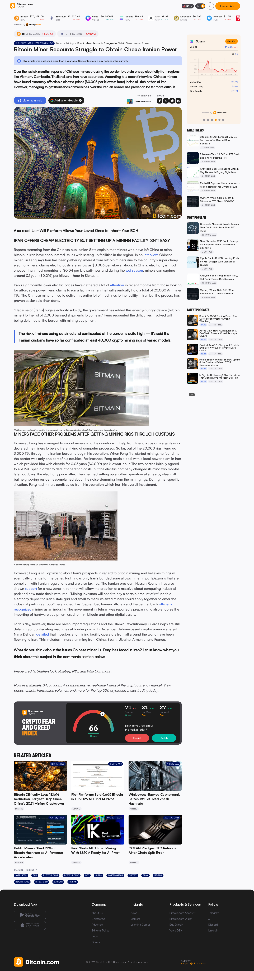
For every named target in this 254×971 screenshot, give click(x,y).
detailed (42, 634)
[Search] (210, 6)
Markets (135, 918)
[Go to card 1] (204, 120)
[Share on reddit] (172, 101)
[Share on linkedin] (178, 101)
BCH (35, 875)
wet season (134, 270)
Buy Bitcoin (176, 924)
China (99, 875)
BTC (87, 875)
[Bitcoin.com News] (21, 6)
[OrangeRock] (33, 24)
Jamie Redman (142, 101)
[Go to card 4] (216, 120)
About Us (97, 913)
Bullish (164, 737)
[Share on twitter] (166, 101)
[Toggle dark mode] (200, 6)
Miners (158, 875)
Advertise (97, 924)
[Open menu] (244, 6)
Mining (70, 43)
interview (150, 255)
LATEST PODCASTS (198, 310)
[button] (80, 100)
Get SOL (231, 41)
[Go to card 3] (212, 120)
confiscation (115, 875)
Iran (145, 875)
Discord (213, 924)
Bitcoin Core (71, 875)
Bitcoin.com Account (182, 913)
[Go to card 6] (223, 120)
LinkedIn (213, 930)
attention (117, 285)
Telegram (213, 913)
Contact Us (98, 918)
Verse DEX (175, 930)
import (133, 875)
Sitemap (96, 942)
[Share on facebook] (159, 101)
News (59, 43)
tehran (72, 882)
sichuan (58, 882)
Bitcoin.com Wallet (180, 918)
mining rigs (22, 882)
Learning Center (140, 924)
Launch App (227, 6)
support (31, 588)
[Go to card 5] (219, 120)
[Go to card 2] (208, 120)
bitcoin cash (50, 875)
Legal (95, 936)
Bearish (137, 737)
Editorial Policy (100, 930)
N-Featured (41, 882)
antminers (21, 875)
